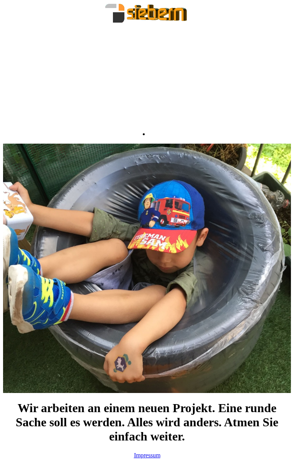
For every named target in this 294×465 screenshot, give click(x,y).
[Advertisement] (147, 77)
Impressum (147, 455)
